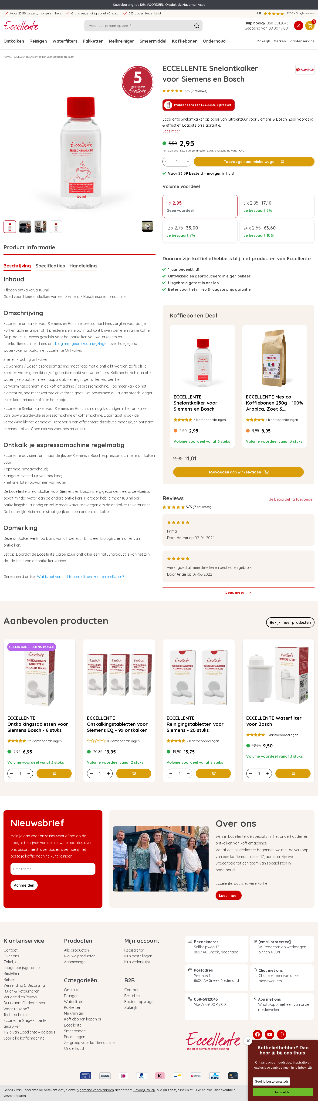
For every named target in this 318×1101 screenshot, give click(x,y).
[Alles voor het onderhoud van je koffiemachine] (215, 1041)
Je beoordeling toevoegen (292, 499)
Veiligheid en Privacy (20, 997)
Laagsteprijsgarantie (21, 967)
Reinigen (38, 41)
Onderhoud (214, 41)
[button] (238, 472)
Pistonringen (74, 1036)
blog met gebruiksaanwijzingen (81, 343)
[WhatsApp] (281, 1034)
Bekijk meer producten (290, 622)
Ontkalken (13, 41)
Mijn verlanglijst (137, 961)
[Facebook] (257, 1034)
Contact (10, 950)
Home (7, 56)
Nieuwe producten (79, 956)
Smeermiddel (153, 41)
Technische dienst (18, 1014)
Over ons (11, 956)
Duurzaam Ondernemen (24, 1002)
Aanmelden (283, 1092)
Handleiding (83, 266)
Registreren (134, 950)
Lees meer (171, 131)
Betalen (10, 979)
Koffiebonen (184, 41)
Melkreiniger (121, 41)
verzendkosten (197, 150)
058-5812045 (277, 23)
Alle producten (76, 950)
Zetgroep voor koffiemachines (90, 1042)
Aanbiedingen (76, 961)
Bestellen (11, 973)
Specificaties (50, 266)
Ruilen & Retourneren (21, 991)
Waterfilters (64, 41)
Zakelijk (263, 41)
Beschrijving (17, 266)
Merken (280, 41)
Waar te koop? (16, 1008)
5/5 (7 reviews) (195, 91)
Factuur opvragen (140, 1001)
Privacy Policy (144, 1090)
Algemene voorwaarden (95, 1090)
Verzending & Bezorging (24, 985)
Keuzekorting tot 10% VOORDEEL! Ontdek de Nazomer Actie (159, 5)
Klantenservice (302, 41)
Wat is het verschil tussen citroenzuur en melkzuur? (80, 576)
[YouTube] (269, 1034)
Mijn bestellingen (138, 956)
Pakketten (93, 41)
